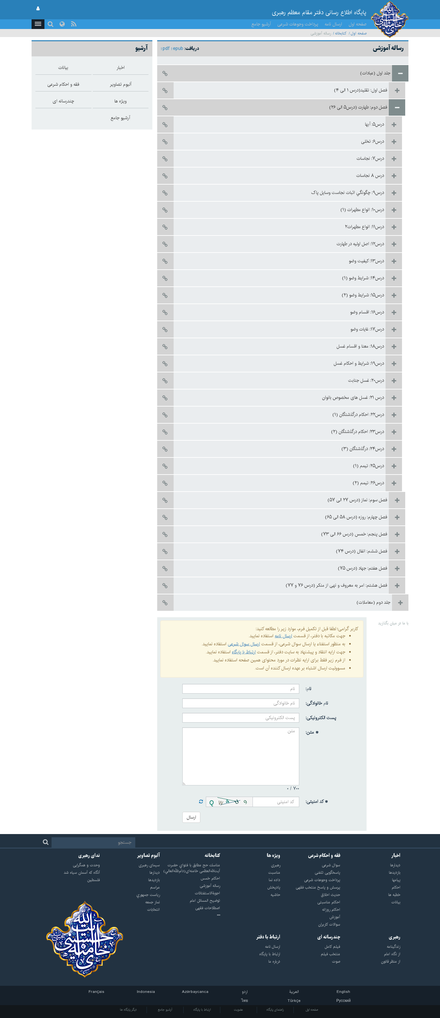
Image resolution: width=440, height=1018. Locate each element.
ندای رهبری (89, 855)
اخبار (395, 855)
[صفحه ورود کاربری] (38, 9)
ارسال (191, 817)
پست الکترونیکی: (321, 718)
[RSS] (74, 24)
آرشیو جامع (261, 24)
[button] (38, 24)
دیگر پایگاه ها (128, 1009)
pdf (166, 49)
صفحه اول (358, 24)
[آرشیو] (190, 915)
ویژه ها (273, 855)
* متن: (312, 732)
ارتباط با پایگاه (244, 652)
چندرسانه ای (328, 937)
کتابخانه (341, 33)
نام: (308, 689)
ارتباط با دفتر (268, 937)
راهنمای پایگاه (275, 1009)
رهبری (394, 937)
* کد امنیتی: (317, 801)
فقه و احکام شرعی (324, 855)
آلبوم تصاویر (148, 855)
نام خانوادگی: (317, 703)
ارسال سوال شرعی (244, 644)
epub (178, 49)
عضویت (238, 1009)
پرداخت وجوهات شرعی (297, 24)
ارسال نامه (333, 24)
